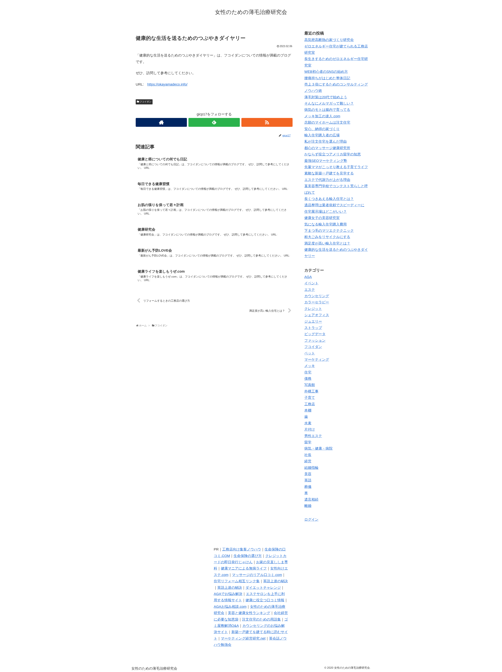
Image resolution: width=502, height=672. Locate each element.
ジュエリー (313, 321)
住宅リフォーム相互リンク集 (237, 581)
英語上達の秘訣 (275, 581)
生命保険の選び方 (248, 556)
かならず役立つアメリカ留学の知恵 (332, 154)
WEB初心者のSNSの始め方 (326, 72)
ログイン (311, 519)
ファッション (315, 340)
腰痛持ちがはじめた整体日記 (327, 78)
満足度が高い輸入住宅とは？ (327, 243)
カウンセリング (316, 296)
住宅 (307, 372)
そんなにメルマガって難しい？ (329, 103)
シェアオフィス (316, 315)
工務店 (309, 404)
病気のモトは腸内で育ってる (327, 110)
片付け (309, 429)
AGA (308, 277)
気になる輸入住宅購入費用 (325, 224)
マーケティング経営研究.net (243, 638)
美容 (307, 474)
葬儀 (307, 487)
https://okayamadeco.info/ (167, 84)
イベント (311, 283)
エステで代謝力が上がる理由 (327, 180)
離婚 (307, 506)
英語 (307, 480)
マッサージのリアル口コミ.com (257, 575)
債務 (307, 379)
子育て (309, 398)
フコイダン (145, 101)
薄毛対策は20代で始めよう (325, 97)
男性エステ (313, 436)
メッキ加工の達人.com (322, 116)
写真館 (309, 385)
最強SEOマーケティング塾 (325, 161)
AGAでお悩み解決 (228, 594)
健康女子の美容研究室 (322, 218)
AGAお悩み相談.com (230, 607)
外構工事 (311, 391)
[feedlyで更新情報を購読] (214, 122)
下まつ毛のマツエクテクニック (329, 231)
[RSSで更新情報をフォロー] (267, 122)
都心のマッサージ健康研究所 (327, 148)
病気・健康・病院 (318, 448)
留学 (307, 442)
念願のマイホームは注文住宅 (327, 122)
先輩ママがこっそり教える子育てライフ (336, 167)
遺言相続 (311, 499)
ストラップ (313, 328)
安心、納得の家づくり (322, 129)
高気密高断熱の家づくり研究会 (329, 40)
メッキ (309, 366)
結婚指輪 (311, 468)
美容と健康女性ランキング (249, 613)
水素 (307, 423)
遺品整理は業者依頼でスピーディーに (334, 205)
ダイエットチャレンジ (263, 588)
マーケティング (316, 360)
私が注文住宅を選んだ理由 (325, 141)
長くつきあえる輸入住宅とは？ (329, 199)
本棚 (307, 410)
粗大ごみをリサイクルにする (327, 237)
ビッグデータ (315, 334)
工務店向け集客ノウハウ (241, 549)
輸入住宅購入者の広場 (322, 135)
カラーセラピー (316, 302)
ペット (309, 353)
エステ (309, 290)
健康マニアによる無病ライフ (244, 568)
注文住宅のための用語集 (261, 619)
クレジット (313, 309)
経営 (307, 461)
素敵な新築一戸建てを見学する (329, 173)
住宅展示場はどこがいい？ (325, 212)
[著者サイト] (161, 122)
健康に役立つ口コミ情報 (265, 600)
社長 (307, 455)
